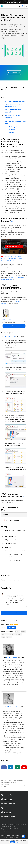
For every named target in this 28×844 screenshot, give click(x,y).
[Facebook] (4, 767)
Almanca (23, 631)
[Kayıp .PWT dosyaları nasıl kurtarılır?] (11, 221)
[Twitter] (10, 767)
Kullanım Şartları (5, 835)
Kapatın (12, 842)
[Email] (17, 767)
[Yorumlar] (11, 588)
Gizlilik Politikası (15, 835)
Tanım (18, 842)
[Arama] (19, 6)
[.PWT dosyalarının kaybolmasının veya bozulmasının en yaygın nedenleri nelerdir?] (20, 147)
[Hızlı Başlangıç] (26, 6)
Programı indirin (9, 336)
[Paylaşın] (8, 761)
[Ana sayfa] (2, 6)
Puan (7, 624)
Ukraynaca (18, 634)
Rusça (3, 637)
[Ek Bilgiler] (10, 527)
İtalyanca (8, 637)
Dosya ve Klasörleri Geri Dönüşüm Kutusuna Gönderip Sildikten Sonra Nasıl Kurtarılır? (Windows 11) (12, 258)
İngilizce (17, 631)
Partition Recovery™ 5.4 (8, 319)
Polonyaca (11, 634)
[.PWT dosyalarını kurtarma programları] (23, 288)
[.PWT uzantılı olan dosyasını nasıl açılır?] (23, 497)
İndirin (14, 326)
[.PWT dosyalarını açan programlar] (11, 510)
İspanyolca (4, 634)
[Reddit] (24, 767)
